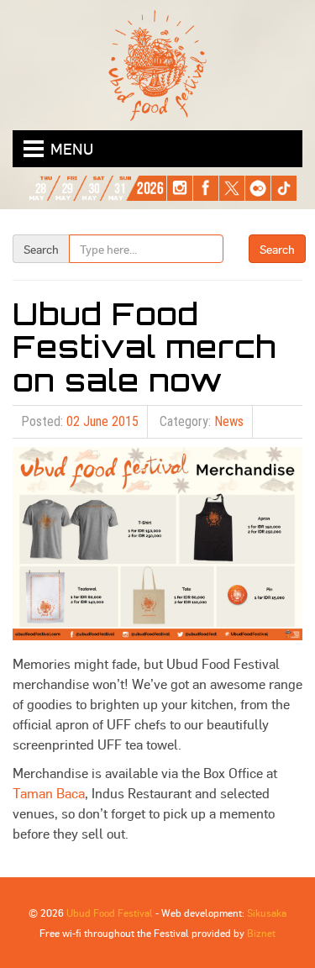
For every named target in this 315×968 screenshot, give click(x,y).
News (229, 421)
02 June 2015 (102, 421)
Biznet (261, 932)
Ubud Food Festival (109, 912)
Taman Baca (49, 793)
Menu (71, 148)
